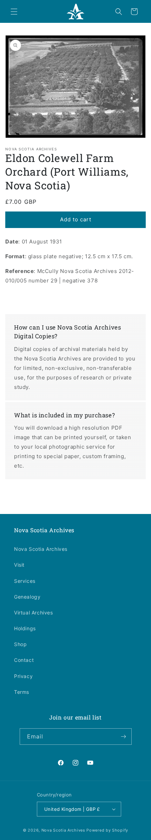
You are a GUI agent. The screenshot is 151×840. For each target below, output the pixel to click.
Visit (19, 565)
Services (24, 581)
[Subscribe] (123, 736)
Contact (24, 660)
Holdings (25, 628)
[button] (14, 11)
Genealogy (27, 597)
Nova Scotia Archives (40, 549)
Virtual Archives (33, 613)
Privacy (23, 676)
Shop (20, 644)
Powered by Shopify (107, 830)
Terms (21, 692)
